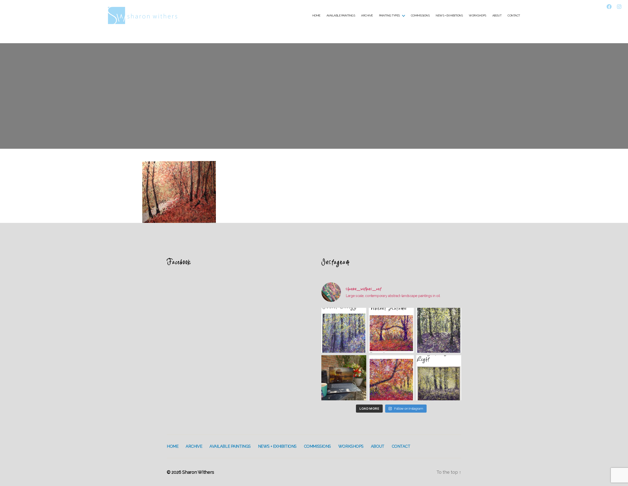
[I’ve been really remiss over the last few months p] (438, 377)
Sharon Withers (198, 472)
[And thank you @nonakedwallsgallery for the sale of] (391, 377)
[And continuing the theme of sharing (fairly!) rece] (438, 330)
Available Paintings (341, 15)
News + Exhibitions (449, 15)
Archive (367, 15)
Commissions (420, 15)
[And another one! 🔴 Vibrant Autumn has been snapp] (391, 330)
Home (316, 15)
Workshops (477, 15)
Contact (514, 15)
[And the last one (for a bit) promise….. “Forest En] (343, 330)
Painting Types (389, 15)
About (497, 15)
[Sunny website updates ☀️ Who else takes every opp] (343, 377)
